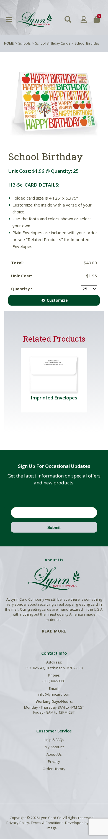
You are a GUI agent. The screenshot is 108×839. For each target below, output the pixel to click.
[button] (68, 19)
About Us (54, 754)
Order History (54, 768)
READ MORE (54, 631)
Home (9, 43)
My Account (54, 746)
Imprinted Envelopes (54, 397)
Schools (24, 43)
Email (17, 502)
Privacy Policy (17, 822)
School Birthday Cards (52, 43)
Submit (54, 527)
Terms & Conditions (47, 822)
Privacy (54, 761)
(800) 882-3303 (54, 680)
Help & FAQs (54, 739)
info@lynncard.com (54, 694)
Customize (57, 300)
